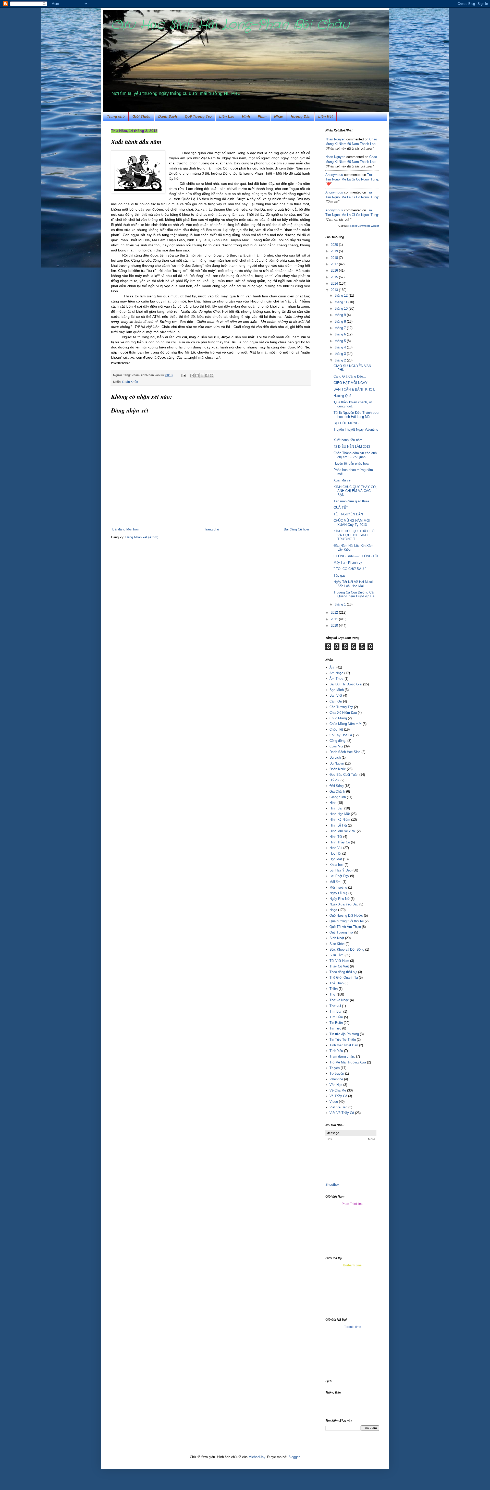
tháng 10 (342, 308)
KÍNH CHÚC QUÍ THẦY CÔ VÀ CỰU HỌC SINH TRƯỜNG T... (354, 535)
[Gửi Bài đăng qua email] (183, 375)
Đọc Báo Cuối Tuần (343, 775)
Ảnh (332, 667)
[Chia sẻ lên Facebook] (206, 375)
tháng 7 (341, 328)
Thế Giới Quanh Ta (343, 977)
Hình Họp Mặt (339, 814)
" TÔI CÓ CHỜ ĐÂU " (350, 569)
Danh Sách (167, 116)
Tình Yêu (336, 1051)
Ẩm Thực (336, 679)
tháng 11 (341, 302)
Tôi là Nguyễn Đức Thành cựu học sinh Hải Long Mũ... (356, 415)
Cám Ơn (335, 701)
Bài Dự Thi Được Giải (345, 684)
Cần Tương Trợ (341, 707)
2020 (335, 245)
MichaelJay (257, 1457)
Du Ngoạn (336, 763)
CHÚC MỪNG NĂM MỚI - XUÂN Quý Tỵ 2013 (353, 523)
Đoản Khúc (130, 381)
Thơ (332, 994)
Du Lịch (335, 757)
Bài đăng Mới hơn (125, 529)
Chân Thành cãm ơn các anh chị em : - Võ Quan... (355, 455)
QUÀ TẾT (341, 508)
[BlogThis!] (197, 375)
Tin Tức (335, 1028)
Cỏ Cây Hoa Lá (340, 735)
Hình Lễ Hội (338, 825)
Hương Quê (342, 396)
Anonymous (334, 175)
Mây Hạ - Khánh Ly (348, 562)
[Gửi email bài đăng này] (192, 375)
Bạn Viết (335, 695)
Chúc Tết (336, 729)
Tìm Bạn (335, 1011)
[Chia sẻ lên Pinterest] (211, 375)
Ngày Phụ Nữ (339, 899)
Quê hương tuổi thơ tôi (346, 921)
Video (333, 1102)
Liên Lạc (226, 116)
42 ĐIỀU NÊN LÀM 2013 (352, 447)
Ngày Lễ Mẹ (338, 893)
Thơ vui (335, 1006)
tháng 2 (341, 360)
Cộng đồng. (337, 741)
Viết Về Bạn (338, 1107)
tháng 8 (341, 321)
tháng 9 (341, 315)
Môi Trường (338, 887)
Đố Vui (334, 780)
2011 (335, 619)
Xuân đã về (342, 480)
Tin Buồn (336, 1023)
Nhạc (278, 116)
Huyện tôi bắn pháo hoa (351, 463)
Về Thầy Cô (338, 1096)
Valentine (336, 1079)
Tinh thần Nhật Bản (343, 1045)
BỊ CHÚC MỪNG (346, 423)
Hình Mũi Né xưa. (342, 831)
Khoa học (336, 865)
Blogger (293, 1457)
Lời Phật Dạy (339, 876)
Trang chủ (116, 116)
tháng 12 (342, 295)
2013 (335, 290)
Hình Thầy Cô (339, 842)
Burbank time (352, 1265)
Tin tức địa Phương (344, 1034)
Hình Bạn (336, 808)
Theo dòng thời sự (343, 972)
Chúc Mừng (338, 718)
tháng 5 (341, 341)
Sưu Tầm (336, 955)
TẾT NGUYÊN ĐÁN (348, 514)
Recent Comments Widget (363, 225)
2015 (335, 277)
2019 (335, 251)
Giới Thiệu (141, 116)
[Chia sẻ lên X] (201, 375)
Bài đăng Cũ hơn (296, 529)
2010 (335, 625)
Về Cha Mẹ (337, 1090)
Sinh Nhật (336, 938)
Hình (332, 803)
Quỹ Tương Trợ (198, 116)
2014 (335, 283)
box (336, 1184)
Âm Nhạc (336, 673)
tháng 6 (341, 334)
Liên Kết (325, 116)
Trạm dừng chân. (342, 1056)
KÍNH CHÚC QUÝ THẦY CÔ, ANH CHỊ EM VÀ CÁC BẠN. (355, 491)
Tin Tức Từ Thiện (342, 1039)
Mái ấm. (335, 882)
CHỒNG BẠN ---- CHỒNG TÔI (356, 556)
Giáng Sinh (337, 797)
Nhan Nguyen (335, 139)
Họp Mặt (335, 859)
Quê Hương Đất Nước (346, 915)
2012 (335, 612)
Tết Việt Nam (339, 961)
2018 (335, 258)
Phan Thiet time (352, 1204)
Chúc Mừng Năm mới (345, 724)
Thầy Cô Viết (339, 966)
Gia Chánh (337, 791)
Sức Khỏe (337, 944)
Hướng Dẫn (301, 116)
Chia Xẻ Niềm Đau (343, 712)
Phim (262, 116)
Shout (329, 1184)
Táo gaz (340, 575)
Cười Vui (336, 746)
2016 (335, 270)
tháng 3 (341, 354)
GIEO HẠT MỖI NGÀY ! (352, 383)
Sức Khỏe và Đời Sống (346, 949)
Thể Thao (336, 983)
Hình (246, 116)
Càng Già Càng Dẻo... (350, 376)
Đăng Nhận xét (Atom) (141, 537)
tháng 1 (341, 604)
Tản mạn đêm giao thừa (351, 501)
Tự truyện (336, 1073)
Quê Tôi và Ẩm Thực (345, 927)
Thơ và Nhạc (339, 1000)
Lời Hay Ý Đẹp (340, 870)
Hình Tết (335, 837)
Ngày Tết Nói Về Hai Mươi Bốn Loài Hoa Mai (353, 584)
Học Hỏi (335, 853)
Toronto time (352, 1327)
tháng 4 (341, 347)
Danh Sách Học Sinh (344, 752)
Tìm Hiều (336, 1017)
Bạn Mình (336, 690)
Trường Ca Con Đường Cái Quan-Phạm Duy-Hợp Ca (354, 594)
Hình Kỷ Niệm (339, 819)
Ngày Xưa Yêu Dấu (343, 904)
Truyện (334, 1068)
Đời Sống (336, 786)
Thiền (333, 989)
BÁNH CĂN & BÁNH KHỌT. (354, 389)
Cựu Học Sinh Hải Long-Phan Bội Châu (230, 25)
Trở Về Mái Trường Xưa (347, 1062)
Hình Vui (335, 848)
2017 (335, 264)
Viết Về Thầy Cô (341, 1113)
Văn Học (335, 1085)
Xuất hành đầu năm (348, 440)
